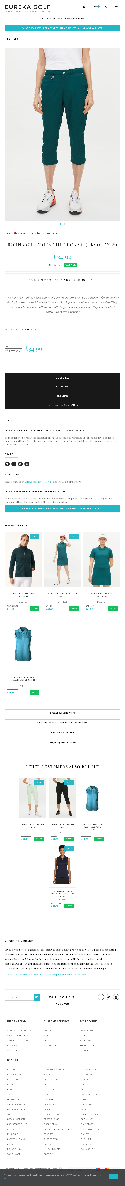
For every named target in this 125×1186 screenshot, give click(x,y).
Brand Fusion (14, 1149)
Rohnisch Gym (89, 1149)
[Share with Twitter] (7, 464)
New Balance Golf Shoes (57, 1069)
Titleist (85, 1099)
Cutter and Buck (16, 1139)
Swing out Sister (90, 1094)
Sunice (85, 1109)
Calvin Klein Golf (17, 1104)
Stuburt (49, 1134)
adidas (47, 1074)
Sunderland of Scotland (58, 1129)
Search (48, 1030)
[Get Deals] (37, 997)
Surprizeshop (51, 1119)
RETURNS (62, 395)
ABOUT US (12, 1050)
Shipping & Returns (17, 1035)
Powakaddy (87, 1119)
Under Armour (15, 1074)
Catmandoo (13, 1144)
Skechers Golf (52, 1079)
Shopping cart (88, 1045)
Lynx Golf (12, 1134)
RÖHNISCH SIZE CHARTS (62, 404)
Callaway (49, 1099)
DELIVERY (62, 386)
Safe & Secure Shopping (20, 1030)
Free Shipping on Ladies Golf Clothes (66, 974)
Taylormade (14, 1154)
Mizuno (11, 1129)
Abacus (11, 1089)
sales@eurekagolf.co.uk (38, 481)
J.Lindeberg (50, 1089)
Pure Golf (86, 1089)
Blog (46, 1035)
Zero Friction (51, 1139)
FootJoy (48, 1154)
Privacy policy (15, 1045)
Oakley (85, 1134)
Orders (84, 1035)
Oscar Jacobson (16, 1119)
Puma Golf (49, 1104)
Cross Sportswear (17, 1124)
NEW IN (47, 1040)
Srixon (48, 1109)
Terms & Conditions (18, 1040)
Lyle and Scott (52, 1149)
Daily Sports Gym (90, 1129)
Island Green (51, 1114)
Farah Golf (13, 1099)
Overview (62, 377)
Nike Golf (86, 1104)
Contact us (50, 1045)
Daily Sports (88, 1124)
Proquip (48, 1144)
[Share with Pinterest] (26, 464)
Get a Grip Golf (89, 1069)
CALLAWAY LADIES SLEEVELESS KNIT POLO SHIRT (62, 893)
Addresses (85, 1040)
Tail (9, 1094)
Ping (46, 1084)
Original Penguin (17, 1109)
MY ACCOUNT (86, 1030)
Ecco (10, 1084)
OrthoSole (13, 1114)
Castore (85, 1079)
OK (113, 1176)
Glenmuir (86, 1139)
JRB (83, 1084)
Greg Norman (51, 1124)
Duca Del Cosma (89, 1114)
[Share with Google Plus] (20, 464)
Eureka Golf (14, 1069)
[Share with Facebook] (13, 464)
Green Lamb (87, 1074)
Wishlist (85, 1050)
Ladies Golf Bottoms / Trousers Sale (25, 974)
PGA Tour (49, 1094)
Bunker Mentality (91, 1144)
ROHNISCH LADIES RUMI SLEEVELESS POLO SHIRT (92, 826)
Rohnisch (12, 1079)
